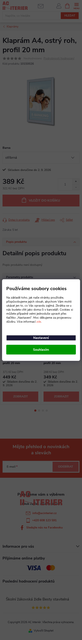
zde (38, 322)
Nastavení (41, 338)
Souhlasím (41, 349)
